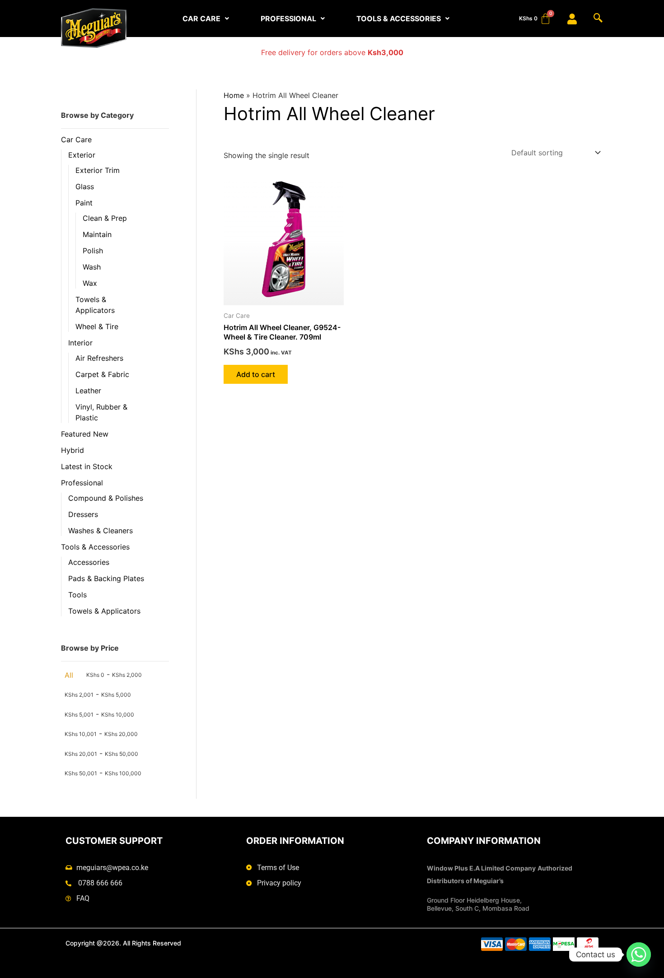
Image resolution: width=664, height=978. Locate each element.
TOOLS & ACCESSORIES (398, 18)
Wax (90, 283)
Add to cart (255, 374)
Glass (84, 186)
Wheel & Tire (96, 326)
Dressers (83, 514)
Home (234, 95)
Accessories (88, 562)
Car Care (76, 139)
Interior (80, 342)
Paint (84, 202)
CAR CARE (201, 18)
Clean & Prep (105, 218)
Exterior (81, 154)
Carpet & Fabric (102, 374)
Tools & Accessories (95, 546)
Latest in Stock (86, 466)
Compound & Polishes (105, 498)
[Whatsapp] (639, 954)
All (69, 675)
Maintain (97, 234)
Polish (93, 250)
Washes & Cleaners (100, 530)
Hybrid (72, 450)
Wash (92, 266)
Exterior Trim (97, 170)
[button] (206, 18)
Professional (82, 482)
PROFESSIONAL (288, 18)
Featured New (84, 433)
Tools (77, 594)
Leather (88, 390)
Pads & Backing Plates (106, 578)
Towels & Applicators (104, 610)
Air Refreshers (99, 358)
